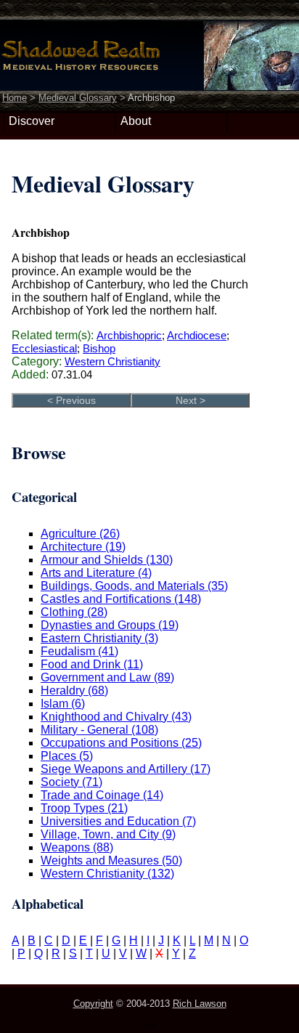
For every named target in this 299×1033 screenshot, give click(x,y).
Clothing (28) (74, 612)
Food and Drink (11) (92, 664)
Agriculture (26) (80, 533)
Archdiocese (196, 335)
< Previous (71, 400)
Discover (31, 121)
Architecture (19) (83, 546)
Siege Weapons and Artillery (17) (125, 769)
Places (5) (67, 756)
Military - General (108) (99, 730)
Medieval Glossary (77, 97)
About (135, 121)
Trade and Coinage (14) (102, 795)
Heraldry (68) (74, 690)
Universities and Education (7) (118, 821)
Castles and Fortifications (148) (121, 599)
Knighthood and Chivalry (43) (116, 716)
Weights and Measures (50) (111, 860)
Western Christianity (112, 361)
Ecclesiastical (44, 348)
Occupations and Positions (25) (121, 743)
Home (14, 97)
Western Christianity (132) (107, 873)
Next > (190, 400)
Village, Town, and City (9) (108, 834)
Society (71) (71, 782)
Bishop (99, 348)
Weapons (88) (77, 847)
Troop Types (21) (84, 808)
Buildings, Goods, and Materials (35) (134, 586)
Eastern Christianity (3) (99, 638)
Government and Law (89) (107, 677)
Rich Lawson (199, 1003)
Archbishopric (129, 335)
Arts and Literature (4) (96, 573)
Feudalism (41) (79, 651)
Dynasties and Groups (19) (110, 625)
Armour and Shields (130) (107, 560)
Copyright (93, 1003)
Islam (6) (63, 703)
